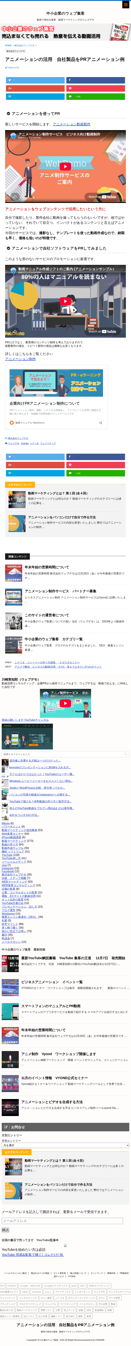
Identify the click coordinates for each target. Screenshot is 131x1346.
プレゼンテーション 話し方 (19, 906)
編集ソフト (56, 1316)
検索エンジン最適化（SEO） (20, 916)
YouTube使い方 (11, 858)
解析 (80, 1316)
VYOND (72, 1276)
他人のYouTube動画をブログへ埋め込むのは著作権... (41, 808)
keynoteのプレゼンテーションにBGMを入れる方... (40, 767)
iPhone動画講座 (11, 837)
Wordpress (8, 913)
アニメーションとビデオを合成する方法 (52, 1102)
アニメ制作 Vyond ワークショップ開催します (58, 1054)
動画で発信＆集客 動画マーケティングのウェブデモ (65, 1332)
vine (4, 865)
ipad (73, 1285)
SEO (82, 1285)
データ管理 (114, 1298)
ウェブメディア (48, 443)
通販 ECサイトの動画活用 (19, 896)
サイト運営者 (60, 1273)
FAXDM (12, 1285)
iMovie (6, 823)
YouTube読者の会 (13, 903)
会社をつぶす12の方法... (24, 815)
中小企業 (102, 1304)
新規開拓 (99, 1310)
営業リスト (46, 1310)
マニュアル (50, 1304)
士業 (57, 1310)
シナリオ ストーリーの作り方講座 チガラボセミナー (47, 662)
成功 (89, 1310)
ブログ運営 (8, 910)
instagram (8, 868)
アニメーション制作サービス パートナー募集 (60, 591)
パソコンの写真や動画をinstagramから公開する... (39, 794)
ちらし (48, 1291)
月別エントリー (11, 1140)
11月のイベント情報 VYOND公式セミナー (54, 1078)
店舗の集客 (8, 888)
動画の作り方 (10, 844)
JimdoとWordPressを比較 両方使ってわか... (37, 787)
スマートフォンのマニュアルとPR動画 (51, 1006)
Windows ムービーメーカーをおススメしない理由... (40, 781)
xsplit (25, 1291)
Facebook (8, 871)
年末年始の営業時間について (47, 567)
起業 (4, 920)
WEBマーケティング (14, 881)
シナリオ (34, 443)
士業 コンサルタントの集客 (19, 892)
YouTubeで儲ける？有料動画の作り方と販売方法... (40, 801)
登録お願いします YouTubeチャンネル (25, 720)
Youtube (25, 443)
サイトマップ (97, 1273)
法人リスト (29, 1316)
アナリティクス (63, 1291)
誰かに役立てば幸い (14, 931)
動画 (113, 1304)
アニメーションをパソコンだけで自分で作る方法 (62, 517)
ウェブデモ (13, 443)
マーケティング (67, 1304)
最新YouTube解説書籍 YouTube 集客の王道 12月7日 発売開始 (73, 958)
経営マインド (10, 924)
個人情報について (78, 1273)
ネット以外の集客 (13, 899)
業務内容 (111, 1273)
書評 (4, 934)
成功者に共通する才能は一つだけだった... (35, 760)
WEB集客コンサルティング (18, 885)
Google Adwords (30, 1285)
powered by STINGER (94, 1340)
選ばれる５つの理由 (40, 1273)
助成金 (6, 938)
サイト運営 (46, 1298)
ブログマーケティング (30, 1304)
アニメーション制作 (20, 359)
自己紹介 (70, 1316)
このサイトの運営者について (47, 615)
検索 (109, 1310)
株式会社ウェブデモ (18, 438)
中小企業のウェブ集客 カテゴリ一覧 (54, 639)
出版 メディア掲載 (14, 878)
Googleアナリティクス (56, 1285)
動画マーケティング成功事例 (19, 830)
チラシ (101, 1298)
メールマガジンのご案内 (15, 1273)
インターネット (82, 1291)
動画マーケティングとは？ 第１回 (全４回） (58, 493)
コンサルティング (28, 1298)
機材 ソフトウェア (13, 851)
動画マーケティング (14, 840)
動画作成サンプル (13, 848)
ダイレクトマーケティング (81, 1298)
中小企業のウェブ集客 (65, 13)
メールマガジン (11, 941)
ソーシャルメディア (14, 861)
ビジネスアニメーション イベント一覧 (52, 982)
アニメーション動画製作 (71, 124)
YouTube (7, 855)
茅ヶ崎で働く (10, 927)
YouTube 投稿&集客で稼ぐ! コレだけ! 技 (33, 1255)
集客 (89, 1316)
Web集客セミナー (13, 833)
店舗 (80, 1310)
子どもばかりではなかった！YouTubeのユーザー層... (41, 774)
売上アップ (69, 1310)
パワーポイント (11, 826)
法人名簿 (42, 1316)
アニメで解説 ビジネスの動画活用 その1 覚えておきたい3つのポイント (58, 666)
